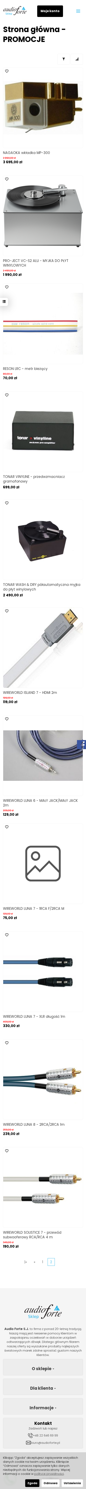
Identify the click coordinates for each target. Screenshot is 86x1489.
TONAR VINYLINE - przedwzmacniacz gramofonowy (34, 479)
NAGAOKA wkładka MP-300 (26, 152)
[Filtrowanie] (63, 59)
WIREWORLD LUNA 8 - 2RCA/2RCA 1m (34, 1124)
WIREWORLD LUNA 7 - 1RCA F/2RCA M (33, 908)
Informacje (42, 1408)
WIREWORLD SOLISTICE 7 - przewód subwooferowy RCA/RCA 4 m (32, 1235)
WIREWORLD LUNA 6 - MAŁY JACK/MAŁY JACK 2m (40, 803)
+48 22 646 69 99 (45, 1435)
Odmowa (50, 1483)
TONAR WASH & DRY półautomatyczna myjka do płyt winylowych (41, 587)
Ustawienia (72, 1483)
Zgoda (32, 1483)
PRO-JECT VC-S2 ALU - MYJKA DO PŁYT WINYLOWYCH (35, 263)
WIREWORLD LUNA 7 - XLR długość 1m (34, 1016)
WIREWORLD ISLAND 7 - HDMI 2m (30, 692)
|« (25, 1262)
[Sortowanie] (77, 59)
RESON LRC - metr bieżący (25, 368)
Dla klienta (42, 1388)
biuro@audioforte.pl (45, 1443)
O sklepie (42, 1369)
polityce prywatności (49, 1474)
